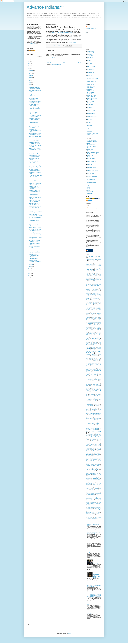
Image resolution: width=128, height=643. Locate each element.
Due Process (97, 328)
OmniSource (97, 443)
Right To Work (92, 473)
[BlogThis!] (67, 46)
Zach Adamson (94, 518)
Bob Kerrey (98, 278)
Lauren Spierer (90, 401)
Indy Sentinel (90, 87)
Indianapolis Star (90, 169)
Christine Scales (91, 295)
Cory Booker (98, 307)
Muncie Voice (90, 102)
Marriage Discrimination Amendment (93, 418)
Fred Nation (93, 347)
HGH (98, 358)
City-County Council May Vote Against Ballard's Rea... (35, 102)
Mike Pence (95, 429)
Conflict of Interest (89, 304)
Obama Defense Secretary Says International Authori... (35, 220)
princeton (87, 458)
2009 (29, 271)
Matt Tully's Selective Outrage (35, 217)
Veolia (89, 509)
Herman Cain (92, 358)
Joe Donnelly (97, 385)
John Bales (88, 389)
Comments (90, 208)
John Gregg (94, 390)
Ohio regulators (89, 443)
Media (89, 423)
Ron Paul (99, 474)
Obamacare (94, 440)
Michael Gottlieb (89, 427)
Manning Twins (94, 409)
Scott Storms (98, 482)
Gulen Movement (94, 355)
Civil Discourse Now (91, 61)
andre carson (98, 259)
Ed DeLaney (98, 333)
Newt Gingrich (92, 439)
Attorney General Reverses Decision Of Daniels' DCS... (35, 204)
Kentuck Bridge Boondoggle (91, 398)
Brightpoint (93, 283)
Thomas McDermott (97, 498)
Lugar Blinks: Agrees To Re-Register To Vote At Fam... (34, 94)
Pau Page (96, 448)
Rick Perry (88, 472)
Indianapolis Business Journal (93, 165)
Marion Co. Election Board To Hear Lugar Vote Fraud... (35, 225)
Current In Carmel (91, 147)
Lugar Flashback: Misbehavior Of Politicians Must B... (35, 207)
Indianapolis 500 (89, 370)
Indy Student (89, 89)
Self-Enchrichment (96, 484)
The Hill (88, 185)
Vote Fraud (96, 511)
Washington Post (90, 191)
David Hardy (96, 314)
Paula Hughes (88, 450)
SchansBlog (89, 124)
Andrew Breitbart (93, 260)
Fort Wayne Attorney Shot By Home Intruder (34, 105)
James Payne (97, 379)
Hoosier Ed (89, 75)
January (30, 266)
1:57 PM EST (52, 57)
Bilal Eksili (92, 275)
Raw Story (89, 118)
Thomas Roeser (90, 499)
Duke (99, 329)
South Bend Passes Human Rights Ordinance (34, 110)
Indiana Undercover (96, 369)
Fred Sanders (99, 347)
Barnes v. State (98, 269)
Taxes (87, 497)
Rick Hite (98, 470)
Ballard (92, 268)
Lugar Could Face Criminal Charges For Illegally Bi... (34, 119)
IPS (88, 374)
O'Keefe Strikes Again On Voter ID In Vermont (35, 198)
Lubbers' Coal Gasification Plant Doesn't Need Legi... (35, 209)
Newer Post (49, 62)
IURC (91, 374)
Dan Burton (88, 309)
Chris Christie (99, 294)
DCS (99, 318)
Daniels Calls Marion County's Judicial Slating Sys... (35, 122)
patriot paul (52, 52)
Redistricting (97, 464)
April (30, 84)
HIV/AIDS (95, 359)
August (30, 77)
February (31, 264)
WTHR (88, 190)
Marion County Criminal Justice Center (93, 412)
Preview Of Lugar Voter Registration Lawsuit (33, 99)
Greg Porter (88, 354)
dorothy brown (93, 327)
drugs (99, 327)
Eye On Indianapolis (91, 66)
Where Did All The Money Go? (35, 196)
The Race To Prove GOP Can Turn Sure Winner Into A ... (35, 230)
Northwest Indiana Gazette (92, 108)
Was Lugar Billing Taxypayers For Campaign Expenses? (35, 134)
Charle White (98, 291)
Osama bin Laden (89, 444)
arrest (95, 266)
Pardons (91, 445)
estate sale (98, 339)
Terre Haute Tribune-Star (92, 184)
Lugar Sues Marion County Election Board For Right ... (35, 149)
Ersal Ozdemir (95, 338)
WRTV (88, 188)
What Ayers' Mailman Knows (34, 153)
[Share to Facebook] (70, 46)
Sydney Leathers (91, 494)
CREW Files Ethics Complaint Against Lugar (35, 96)
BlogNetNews (90, 57)
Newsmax (89, 175)
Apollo (95, 264)
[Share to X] (68, 46)
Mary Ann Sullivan (95, 420)
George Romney (90, 349)
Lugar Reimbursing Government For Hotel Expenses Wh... (35, 139)
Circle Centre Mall (95, 298)
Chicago (87, 294)
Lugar (97, 408)
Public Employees (94, 459)
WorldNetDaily (90, 193)
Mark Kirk (93, 415)
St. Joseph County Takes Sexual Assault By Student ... (35, 194)
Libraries (95, 404)
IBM (100, 360)
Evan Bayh (88, 341)
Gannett (93, 348)
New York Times (90, 173)
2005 (29, 278)
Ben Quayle (92, 273)
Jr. (86, 394)
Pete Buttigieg (97, 451)
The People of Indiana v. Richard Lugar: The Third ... (35, 170)
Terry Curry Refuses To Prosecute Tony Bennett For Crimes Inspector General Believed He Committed (94, 595)
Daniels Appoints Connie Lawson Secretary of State (34, 179)
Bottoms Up (90, 280)
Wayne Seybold (90, 514)
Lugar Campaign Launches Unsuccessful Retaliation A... (35, 233)
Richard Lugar (94, 469)
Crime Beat (88, 308)
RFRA (94, 468)
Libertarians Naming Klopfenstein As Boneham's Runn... (35, 130)
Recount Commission (92, 463)
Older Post (79, 62)
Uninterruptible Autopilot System (94, 507)
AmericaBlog (90, 54)
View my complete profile (91, 28)
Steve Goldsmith (95, 488)
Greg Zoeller (94, 354)
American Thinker (90, 55)
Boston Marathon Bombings (95, 279)
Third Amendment (89, 498)
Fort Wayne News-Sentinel (92, 153)
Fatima (91, 342)
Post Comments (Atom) (56, 64)
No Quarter (89, 107)
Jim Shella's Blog (90, 92)
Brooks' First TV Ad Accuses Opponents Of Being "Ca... (34, 241)
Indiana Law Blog (90, 84)
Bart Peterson (97, 270)
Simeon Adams (97, 485)
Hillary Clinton (88, 359)
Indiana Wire (89, 164)
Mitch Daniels (96, 431)
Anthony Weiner (89, 263)
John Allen (98, 388)
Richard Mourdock (90, 470)
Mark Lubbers (98, 415)
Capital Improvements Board (91, 286)
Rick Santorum (95, 472)
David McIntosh (94, 315)
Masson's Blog (90, 99)
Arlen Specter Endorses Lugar (35, 136)
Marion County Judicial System (94, 414)
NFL (97, 439)
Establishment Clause (90, 339)
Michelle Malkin (90, 101)
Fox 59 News (90, 155)
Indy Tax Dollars (90, 90)
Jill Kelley (98, 383)
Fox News (89, 156)
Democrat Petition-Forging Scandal (93, 320)
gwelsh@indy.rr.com (31, 43)
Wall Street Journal (89, 513)
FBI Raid (95, 342)
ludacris (93, 408)
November (31, 72)
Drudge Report (90, 149)
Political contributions (96, 455)
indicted (87, 373)
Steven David (98, 489)
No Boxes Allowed (91, 105)
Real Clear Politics (91, 179)
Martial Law (98, 419)
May (30, 82)
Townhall (89, 130)
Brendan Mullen (97, 280)
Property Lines (90, 115)
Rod (97, 473)
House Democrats (89, 360)
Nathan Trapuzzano (93, 435)
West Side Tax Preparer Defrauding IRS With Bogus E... (35, 261)
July (30, 79)
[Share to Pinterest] (71, 46)
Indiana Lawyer (90, 162)
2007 (29, 275)
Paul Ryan (98, 449)
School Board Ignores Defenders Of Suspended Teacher (94, 533)
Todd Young (98, 503)
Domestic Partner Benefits (95, 324)
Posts (89, 205)
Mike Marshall (88, 429)
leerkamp (92, 403)
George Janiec (98, 348)
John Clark (96, 389)
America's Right (90, 52)
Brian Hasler (95, 281)
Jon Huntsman (90, 393)
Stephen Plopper (97, 487)
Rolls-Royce (94, 474)
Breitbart (89, 143)
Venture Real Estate (89, 508)
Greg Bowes (97, 353)
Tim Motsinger (94, 502)
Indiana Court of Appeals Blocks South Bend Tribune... (35, 212)
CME (100, 302)
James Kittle (92, 378)
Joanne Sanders (95, 384)
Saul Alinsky (98, 479)
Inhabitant (99, 373)
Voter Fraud (88, 512)
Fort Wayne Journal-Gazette (93, 152)
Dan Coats (94, 309)
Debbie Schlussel (90, 64)
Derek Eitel (90, 323)
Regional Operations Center (92, 465)
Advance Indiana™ (45, 7)
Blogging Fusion (90, 58)
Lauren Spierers (97, 401)
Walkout (98, 512)
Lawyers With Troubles (92, 98)
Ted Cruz (91, 497)
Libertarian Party (89, 404)
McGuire (100, 422)
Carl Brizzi (95, 288)
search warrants (89, 483)
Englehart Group (98, 334)
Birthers (87, 278)
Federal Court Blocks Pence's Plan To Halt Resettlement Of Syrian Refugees (94, 551)
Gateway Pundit (90, 69)
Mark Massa (90, 417)
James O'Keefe (90, 379)
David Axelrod (92, 313)
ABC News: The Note (91, 140)
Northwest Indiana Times (92, 176)
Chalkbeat (89, 60)
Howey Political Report (92, 159)
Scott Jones (96, 480)
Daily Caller (89, 63)
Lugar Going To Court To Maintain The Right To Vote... (35, 181)
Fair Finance (96, 341)
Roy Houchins (91, 475)
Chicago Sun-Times (91, 144)
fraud (89, 347)
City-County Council (94, 299)
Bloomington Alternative (92, 141)
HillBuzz (89, 74)
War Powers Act (97, 513)
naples (87, 435)
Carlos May (94, 289)
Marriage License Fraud (90, 419)
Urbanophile (89, 131)
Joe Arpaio (92, 385)
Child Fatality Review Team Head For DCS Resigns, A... (35, 164)
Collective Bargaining (92, 303)
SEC (95, 483)
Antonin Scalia (89, 264)
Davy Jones (93, 318)
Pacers (96, 444)
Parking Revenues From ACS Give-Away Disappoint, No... (35, 222)
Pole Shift (88, 455)
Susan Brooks (97, 492)
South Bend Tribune (91, 181)
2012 (29, 68)
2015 (29, 63)
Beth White (95, 274)
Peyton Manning (89, 454)
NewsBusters (90, 104)
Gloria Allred (88, 351)
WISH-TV (89, 187)
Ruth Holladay (90, 121)
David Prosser (94, 317)
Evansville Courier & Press (92, 150)
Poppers (97, 456)
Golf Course (94, 351)
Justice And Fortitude (91, 95)
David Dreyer (89, 314)
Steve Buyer (88, 488)
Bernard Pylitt (98, 273)
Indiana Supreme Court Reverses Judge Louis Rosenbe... (34, 187)
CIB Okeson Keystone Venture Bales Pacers (93, 297)
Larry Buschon (94, 400)
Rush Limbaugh (94, 477)
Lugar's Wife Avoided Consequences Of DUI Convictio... (34, 255)
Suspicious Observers (91, 182)
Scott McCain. (92, 482)
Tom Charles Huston (89, 504)
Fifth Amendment (94, 343)
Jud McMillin (91, 394)
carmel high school (96, 290)
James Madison (98, 378)
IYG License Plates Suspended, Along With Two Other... (35, 176)
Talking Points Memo (91, 127)
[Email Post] (63, 45)
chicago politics (93, 294)
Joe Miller (96, 386)
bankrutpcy (98, 268)
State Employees (89, 487)
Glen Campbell (97, 349)
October (30, 73)
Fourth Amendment (96, 344)
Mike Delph (97, 428)
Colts (99, 303)
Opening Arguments (91, 111)
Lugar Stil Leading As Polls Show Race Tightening (34, 156)
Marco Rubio (97, 410)
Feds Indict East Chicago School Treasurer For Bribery (35, 215)
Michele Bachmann (89, 428)
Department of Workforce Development (94, 322)
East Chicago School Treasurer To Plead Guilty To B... (35, 201)
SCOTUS (89, 122)
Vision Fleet (99, 509)
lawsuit (87, 403)
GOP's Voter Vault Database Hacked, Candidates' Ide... (34, 113)
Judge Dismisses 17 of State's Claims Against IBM (35, 116)
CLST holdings (95, 302)
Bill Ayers (97, 275)
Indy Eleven (93, 373)
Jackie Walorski (94, 375)
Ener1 (93, 334)
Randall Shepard (98, 461)
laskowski (99, 400)
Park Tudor (97, 445)
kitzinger (95, 399)
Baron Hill (90, 270)
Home (64, 62)
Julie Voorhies (88, 395)
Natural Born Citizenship (93, 438)
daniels (87, 313)
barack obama (89, 269)
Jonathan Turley (90, 93)
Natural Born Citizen (96, 436)
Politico (88, 178)
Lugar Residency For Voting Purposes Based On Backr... (35, 191)
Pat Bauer (98, 446)
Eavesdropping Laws (91, 333)
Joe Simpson (93, 388)
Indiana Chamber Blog (91, 81)
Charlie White (96, 293)
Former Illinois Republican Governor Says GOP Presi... (35, 143)
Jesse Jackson (92, 383)
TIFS (96, 499)
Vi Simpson (93, 509)
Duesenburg (94, 329)
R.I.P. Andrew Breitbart (33, 258)
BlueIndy (92, 278)
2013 (29, 67)
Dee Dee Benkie (97, 319)
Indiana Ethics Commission (92, 363)
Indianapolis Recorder (91, 167)
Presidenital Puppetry (91, 113)
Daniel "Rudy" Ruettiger (95, 312)
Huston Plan (96, 360)
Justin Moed (95, 395)
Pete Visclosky (89, 453)
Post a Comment (51, 60)
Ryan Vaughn (95, 478)
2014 (29, 65)
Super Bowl (89, 492)
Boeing (87, 279)
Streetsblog (89, 125)
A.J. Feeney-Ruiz (89, 256)
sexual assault (89, 485)
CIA (97, 295)
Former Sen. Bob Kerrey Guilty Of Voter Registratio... (35, 235)
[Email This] (65, 46)
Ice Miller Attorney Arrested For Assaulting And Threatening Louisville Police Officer (97, 575)
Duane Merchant (89, 328)
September (31, 75)
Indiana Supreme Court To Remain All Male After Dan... (35, 124)
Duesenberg (88, 329)
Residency (88, 468)
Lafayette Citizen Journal (92, 96)
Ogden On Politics (91, 110)
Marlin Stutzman (97, 417)
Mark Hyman (88, 415)
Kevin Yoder (99, 398)
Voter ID (93, 512)
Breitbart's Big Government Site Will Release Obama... (35, 249)
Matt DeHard (95, 422)
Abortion (96, 256)
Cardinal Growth (89, 288)
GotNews (89, 71)
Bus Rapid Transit (95, 285)
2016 (29, 61)
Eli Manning (88, 334)
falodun (87, 342)
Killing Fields (90, 399)
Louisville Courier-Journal (92, 172)
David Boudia (99, 313)
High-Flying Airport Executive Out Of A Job (34, 162)
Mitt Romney (98, 433)
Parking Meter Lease (90, 446)
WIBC (94, 516)
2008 (29, 273)
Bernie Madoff (88, 274)
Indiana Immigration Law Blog (93, 83)
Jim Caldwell (88, 384)
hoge (99, 359)
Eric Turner (93, 337)
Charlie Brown (88, 293)
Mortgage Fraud (97, 434)
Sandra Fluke (92, 479)
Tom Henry (96, 504)
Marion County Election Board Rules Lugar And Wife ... (35, 184)
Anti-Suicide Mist (97, 263)
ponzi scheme (89, 456)
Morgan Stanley (90, 434)
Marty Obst (88, 420)
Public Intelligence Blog (92, 116)
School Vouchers (89, 480)
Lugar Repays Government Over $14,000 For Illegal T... (35, 88)
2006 (29, 277)
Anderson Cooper (89, 259)
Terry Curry (97, 497)
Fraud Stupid (90, 68)
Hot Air (88, 80)
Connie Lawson (97, 304)
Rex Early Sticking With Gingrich (35, 140)
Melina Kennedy (95, 423)
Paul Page (93, 449)
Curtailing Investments (96, 308)
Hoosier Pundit (90, 77)
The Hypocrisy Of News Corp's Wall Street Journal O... (35, 167)
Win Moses (90, 517)
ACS (100, 256)
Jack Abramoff (96, 374)
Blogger (69, 633)
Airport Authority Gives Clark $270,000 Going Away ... (34, 127)
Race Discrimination (94, 460)
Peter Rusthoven (97, 453)
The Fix (88, 128)
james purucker (89, 380)
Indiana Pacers (94, 365)
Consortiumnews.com (91, 146)
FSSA (88, 348)
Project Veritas (94, 458)
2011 (29, 268)
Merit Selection (97, 424)
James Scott (95, 380)
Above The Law (90, 51)
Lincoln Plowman (89, 405)
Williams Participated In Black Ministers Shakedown (96, 561)
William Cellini (99, 516)
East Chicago (99, 332)
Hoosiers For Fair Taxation (92, 78)
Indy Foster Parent (91, 86)
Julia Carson (98, 394)
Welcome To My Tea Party (92, 133)
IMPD (100, 361)
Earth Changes (92, 332)
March (30, 85)
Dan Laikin (99, 309)
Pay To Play (95, 450)
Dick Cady (96, 323)
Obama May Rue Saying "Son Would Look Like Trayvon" (35, 108)
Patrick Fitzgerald (89, 448)
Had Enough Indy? (91, 72)
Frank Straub (98, 346)
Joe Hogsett (88, 386)
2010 (29, 270)
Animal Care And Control (95, 261)
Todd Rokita (92, 503)
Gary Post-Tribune (91, 158)
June (30, 80)
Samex (87, 479)
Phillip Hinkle (97, 454)
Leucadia (97, 403)
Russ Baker (89, 119)
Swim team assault (98, 493)
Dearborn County (89, 319)
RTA (96, 475)
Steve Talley (92, 489)
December (31, 70)
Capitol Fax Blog (72, 42)
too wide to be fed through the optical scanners (61, 32)
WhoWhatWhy (90, 134)
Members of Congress (90, 424)
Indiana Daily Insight (91, 161)
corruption (92, 307)
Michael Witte (97, 427)
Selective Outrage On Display (35, 227)
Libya (99, 404)
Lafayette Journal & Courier (92, 170)
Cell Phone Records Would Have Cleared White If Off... (35, 252)
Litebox (97, 405)
